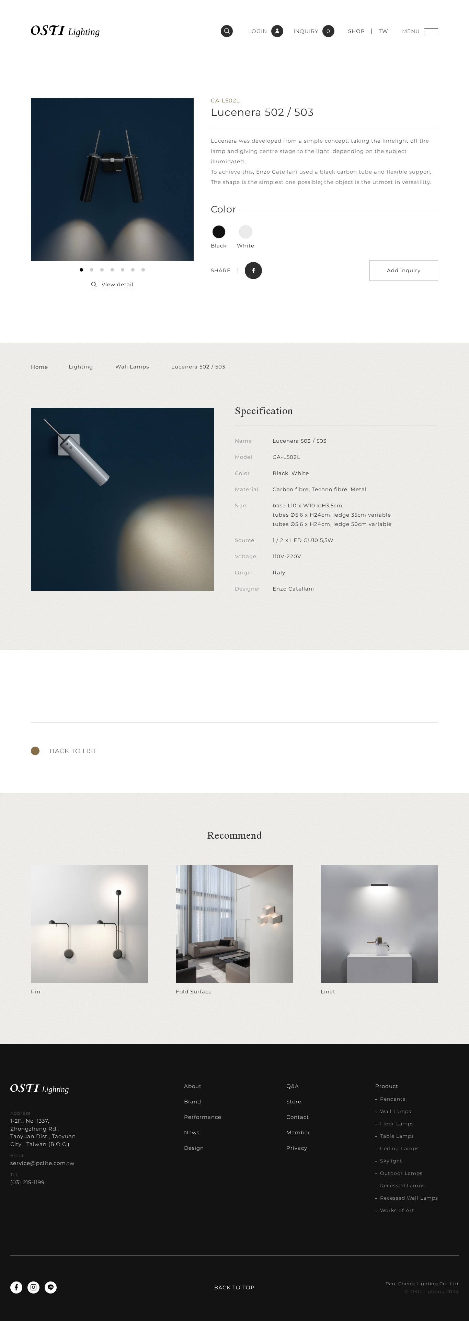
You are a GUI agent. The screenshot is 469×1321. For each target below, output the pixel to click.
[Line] (51, 1287)
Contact (297, 1117)
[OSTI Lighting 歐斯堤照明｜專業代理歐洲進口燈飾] (65, 31)
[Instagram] (33, 1287)
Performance (202, 1117)
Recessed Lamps (402, 1185)
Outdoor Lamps (401, 1173)
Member (298, 1132)
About (193, 1086)
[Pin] (89, 930)
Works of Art (397, 1210)
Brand (192, 1101)
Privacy (296, 1148)
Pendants (392, 1099)
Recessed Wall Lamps (409, 1198)
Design (194, 1148)
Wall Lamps (395, 1111)
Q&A (292, 1086)
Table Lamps (397, 1136)
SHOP (356, 31)
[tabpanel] (112, 179)
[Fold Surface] (234, 930)
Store (293, 1101)
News (191, 1132)
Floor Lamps (397, 1124)
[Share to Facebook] (253, 270)
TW (383, 31)
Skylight (391, 1161)
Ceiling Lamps (399, 1148)
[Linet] (379, 930)
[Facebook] (16, 1287)
